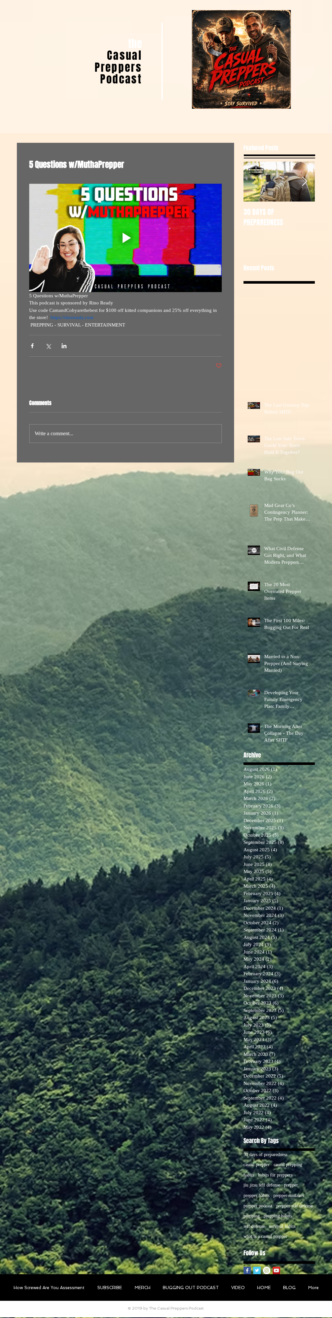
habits (248, 1175)
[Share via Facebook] (32, 346)
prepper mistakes (288, 1195)
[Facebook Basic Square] (247, 1270)
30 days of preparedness (265, 1154)
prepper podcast (257, 1205)
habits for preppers (275, 1175)
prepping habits (278, 1215)
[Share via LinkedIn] (64, 346)
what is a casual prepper (265, 1236)
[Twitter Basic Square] (257, 1270)
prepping (251, 1215)
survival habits (282, 1226)
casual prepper (256, 1164)
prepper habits (256, 1195)
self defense (254, 1226)
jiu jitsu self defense (261, 1185)
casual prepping (288, 1164)
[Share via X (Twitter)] (48, 346)
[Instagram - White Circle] (266, 1270)
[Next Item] (304, 182)
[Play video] (125, 238)
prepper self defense (294, 1205)
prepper (291, 1185)
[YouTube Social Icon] (276, 1270)
